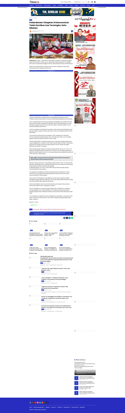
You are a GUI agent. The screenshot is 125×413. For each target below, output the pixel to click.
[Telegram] (69, 218)
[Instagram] (38, 403)
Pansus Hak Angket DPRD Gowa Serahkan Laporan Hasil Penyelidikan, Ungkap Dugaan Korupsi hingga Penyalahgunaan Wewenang (87, 387)
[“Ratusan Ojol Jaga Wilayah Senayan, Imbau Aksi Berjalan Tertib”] (51, 227)
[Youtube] (42, 403)
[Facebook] (64, 218)
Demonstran (37, 209)
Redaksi (47, 407)
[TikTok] (47, 403)
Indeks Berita (67, 407)
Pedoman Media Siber (39, 407)
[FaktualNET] (34, 2)
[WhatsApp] (72, 218)
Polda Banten (45, 209)
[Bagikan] (72, 31)
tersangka (52, 209)
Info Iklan (53, 407)
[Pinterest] (35, 403)
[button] (88, 2)
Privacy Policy (75, 407)
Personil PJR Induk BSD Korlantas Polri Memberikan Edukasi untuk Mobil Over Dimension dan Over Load (65, 249)
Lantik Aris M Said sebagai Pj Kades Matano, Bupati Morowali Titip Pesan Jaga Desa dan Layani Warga (87, 377)
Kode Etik (59, 407)
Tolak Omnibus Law (61, 209)
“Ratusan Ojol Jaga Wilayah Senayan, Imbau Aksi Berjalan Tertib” (51, 234)
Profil (30, 407)
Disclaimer (82, 407)
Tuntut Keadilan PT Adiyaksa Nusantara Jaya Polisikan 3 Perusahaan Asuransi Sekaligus (66, 234)
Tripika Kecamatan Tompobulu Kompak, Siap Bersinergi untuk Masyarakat (36, 249)
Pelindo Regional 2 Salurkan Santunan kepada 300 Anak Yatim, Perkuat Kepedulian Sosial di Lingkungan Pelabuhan (87, 392)
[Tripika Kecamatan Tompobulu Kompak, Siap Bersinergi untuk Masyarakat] (36, 242)
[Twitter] (67, 218)
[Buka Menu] (95, 2)
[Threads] (45, 403)
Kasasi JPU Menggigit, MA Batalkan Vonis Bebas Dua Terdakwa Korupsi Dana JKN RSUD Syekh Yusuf (51, 249)
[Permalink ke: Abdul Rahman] (30, 31)
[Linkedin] (40, 403)
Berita (31, 19)
